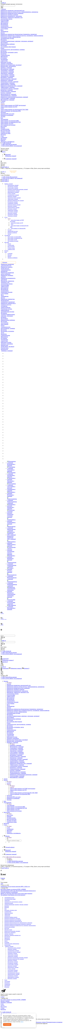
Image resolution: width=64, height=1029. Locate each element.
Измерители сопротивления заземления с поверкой (18, 189)
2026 (2, 883)
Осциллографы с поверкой (13, 188)
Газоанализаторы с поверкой (13, 195)
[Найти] (2, 7)
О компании (10, 253)
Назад (10, 682)
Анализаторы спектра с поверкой (14, 197)
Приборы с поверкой (9, 183)
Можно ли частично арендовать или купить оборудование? (16, 893)
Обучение (9, 229)
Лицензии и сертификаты (12, 257)
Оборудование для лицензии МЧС (14, 236)
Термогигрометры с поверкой (13, 207)
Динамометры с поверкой (13, 210)
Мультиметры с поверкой (13, 201)
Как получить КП (11, 246)
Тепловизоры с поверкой (12, 214)
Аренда (9, 218)
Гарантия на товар (11, 249)
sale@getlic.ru (5, 167)
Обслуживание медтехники (13, 241)
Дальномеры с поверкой (12, 215)
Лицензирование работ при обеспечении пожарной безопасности (18, 890)
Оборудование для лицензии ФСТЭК (15, 238)
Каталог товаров (5, 1001)
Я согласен (7, 1024)
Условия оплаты (11, 245)
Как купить (7, 242)
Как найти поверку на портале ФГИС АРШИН (13, 889)
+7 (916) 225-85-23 (11, 145)
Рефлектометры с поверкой (13, 185)
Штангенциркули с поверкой (13, 192)
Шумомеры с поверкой (12, 208)
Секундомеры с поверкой (13, 211)
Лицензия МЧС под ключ (13, 231)
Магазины (10, 255)
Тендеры (9, 234)
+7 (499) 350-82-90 (6, 143)
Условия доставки (11, 248)
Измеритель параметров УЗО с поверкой (16, 200)
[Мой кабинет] (1, 630)
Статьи (2, 997)
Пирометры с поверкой (12, 206)
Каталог (9, 684)
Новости (9, 256)
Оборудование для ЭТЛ (12, 239)
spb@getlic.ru (5, 181)
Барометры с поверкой (12, 196)
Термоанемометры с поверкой (13, 190)
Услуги (6, 217)
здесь (22, 1021)
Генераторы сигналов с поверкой (14, 204)
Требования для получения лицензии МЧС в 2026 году (15, 886)
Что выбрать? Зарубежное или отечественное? (13, 895)
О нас (6, 252)
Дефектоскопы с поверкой (13, 199)
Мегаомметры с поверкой (13, 186)
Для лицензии (7, 235)
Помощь (9, 243)
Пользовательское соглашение (54, 1022)
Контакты (6, 250)
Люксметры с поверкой (12, 213)
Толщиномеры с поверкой (13, 203)
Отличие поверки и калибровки (9, 892)
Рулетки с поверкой (11, 193)
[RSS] (1, 870)
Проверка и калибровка (12, 232)
